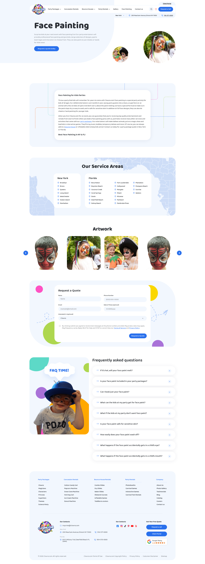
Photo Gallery (162, 488)
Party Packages (43, 479)
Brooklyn (63, 183)
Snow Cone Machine (71, 492)
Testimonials (161, 492)
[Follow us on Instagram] (121, 526)
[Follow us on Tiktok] (125, 526)
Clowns (41, 485)
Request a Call (166, 9)
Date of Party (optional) (111, 305)
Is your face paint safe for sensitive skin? (119, 424)
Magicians (42, 488)
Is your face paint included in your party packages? (123, 381)
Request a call (157, 527)
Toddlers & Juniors (101, 501)
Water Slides (99, 492)
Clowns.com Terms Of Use (93, 556)
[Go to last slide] (25, 253)
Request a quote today (46, 48)
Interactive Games (132, 492)
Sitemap (164, 556)
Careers (159, 501)
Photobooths (130, 485)
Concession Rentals (71, 9)
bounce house (70, 127)
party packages (86, 121)
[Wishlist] (156, 9)
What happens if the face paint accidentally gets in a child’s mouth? (131, 456)
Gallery (115, 9)
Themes (41, 501)
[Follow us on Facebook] (117, 526)
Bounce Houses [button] (87, 9)
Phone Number (108, 295)
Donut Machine (70, 501)
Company (159, 479)
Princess (41, 495)
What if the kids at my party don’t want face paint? (123, 413)
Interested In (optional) (65, 314)
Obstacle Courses (101, 495)
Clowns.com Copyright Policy (116, 556)
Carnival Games (131, 488)
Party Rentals (130, 479)
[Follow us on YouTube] (132, 526)
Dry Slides (98, 488)
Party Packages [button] (53, 9)
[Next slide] (179, 253)
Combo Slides (100, 485)
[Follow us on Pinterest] (128, 526)
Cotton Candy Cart (71, 485)
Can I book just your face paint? (114, 391)
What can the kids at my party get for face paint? (122, 402)
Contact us (139, 9)
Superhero (42, 498)
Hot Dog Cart (69, 495)
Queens (63, 190)
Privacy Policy (134, 328)
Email (60, 305)
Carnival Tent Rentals (133, 495)
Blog (158, 495)
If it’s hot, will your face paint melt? (116, 370)
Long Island (64, 193)
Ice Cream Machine (71, 498)
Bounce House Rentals (102, 479)
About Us (160, 485)
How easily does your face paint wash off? (119, 434)
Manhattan (64, 203)
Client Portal (167, 3)
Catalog (159, 498)
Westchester (64, 196)
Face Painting (127, 9)
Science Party (43, 504)
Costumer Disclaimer (150, 556)
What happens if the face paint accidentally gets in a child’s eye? (130, 445)
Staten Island (65, 200)
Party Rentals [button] (103, 9)
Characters (42, 492)
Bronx (62, 186)
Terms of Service (120, 328)
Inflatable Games (101, 498)
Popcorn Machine (70, 488)
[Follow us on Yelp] (136, 526)
